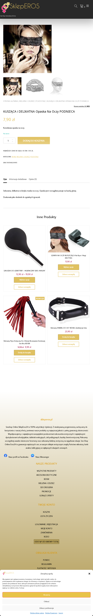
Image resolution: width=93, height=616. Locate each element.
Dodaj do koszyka (33, 140)
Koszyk (46, 512)
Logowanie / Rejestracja (46, 524)
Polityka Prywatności (51, 613)
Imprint (61, 613)
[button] (89, 573)
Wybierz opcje (24, 280)
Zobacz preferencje (46, 608)
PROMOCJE (46, 491)
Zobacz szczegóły (24, 287)
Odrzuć (46, 601)
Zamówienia (46, 532)
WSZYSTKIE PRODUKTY (46, 471)
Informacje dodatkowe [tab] (18, 179)
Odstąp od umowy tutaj (46, 541)
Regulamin (47, 564)
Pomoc (46, 560)
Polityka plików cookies (37, 613)
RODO (46, 536)
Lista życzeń (46, 516)
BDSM (14, 157)
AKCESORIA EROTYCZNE (46, 475)
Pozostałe (41, 101)
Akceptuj (46, 595)
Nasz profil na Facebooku (18, 457)
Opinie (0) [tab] (33, 179)
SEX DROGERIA (46, 487)
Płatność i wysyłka (46, 568)
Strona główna (10, 101)
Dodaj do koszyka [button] (24, 352)
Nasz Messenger (42, 457)
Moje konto (46, 528)
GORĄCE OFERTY (46, 495)
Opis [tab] (5, 179)
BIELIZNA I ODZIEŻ (26, 101)
